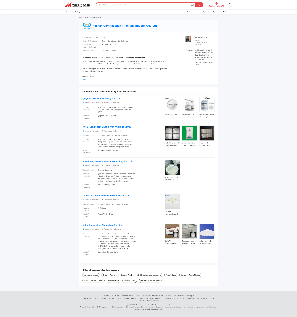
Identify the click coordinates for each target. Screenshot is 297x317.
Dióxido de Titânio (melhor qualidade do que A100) (188, 145)
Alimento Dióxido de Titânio (150, 281)
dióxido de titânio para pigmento (149, 275)
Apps (215, 12)
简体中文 (103, 298)
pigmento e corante (91, 275)
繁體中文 (111, 298)
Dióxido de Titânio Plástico (190, 275)
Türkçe (212, 298)
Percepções (190, 296)
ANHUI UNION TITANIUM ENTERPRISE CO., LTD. (106, 127)
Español (133, 298)
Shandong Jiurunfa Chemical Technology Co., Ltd (107, 161)
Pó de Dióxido (171, 275)
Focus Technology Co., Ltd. (144, 305)
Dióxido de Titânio (126, 275)
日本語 (119, 298)
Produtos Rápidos (178, 296)
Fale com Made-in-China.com (161, 296)
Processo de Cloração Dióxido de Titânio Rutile (206, 145)
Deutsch (141, 298)
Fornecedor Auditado (113, 102)
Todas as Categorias (75, 12)
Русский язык (167, 298)
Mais (85, 79)
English (96, 298)
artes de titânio (113, 281)
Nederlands (190, 298)
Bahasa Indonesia (153, 300)
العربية (182, 298)
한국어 (176, 298)
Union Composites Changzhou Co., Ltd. (102, 225)
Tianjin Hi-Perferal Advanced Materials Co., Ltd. (105, 196)
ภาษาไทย (204, 298)
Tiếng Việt (141, 300)
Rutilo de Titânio (130, 281)
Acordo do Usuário (127, 296)
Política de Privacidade (143, 296)
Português (149, 298)
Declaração (115, 296)
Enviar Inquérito (172, 115)
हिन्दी (197, 298)
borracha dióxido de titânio (93, 281)
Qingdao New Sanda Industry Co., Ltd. (101, 98)
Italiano (157, 298)
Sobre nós (106, 296)
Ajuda (205, 12)
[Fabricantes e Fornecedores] (77, 4)
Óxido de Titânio (109, 275)
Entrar (230, 6)
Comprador (191, 12)
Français (126, 298)
